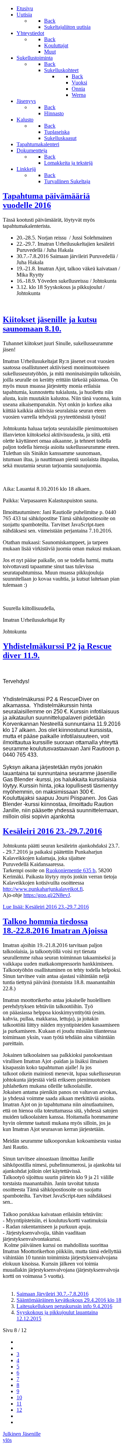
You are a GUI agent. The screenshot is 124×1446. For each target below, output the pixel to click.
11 (19, 1404)
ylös (7, 1440)
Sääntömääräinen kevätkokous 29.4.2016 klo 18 (69, 1300)
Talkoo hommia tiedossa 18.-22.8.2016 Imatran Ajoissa (55, 926)
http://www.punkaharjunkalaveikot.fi (43, 889)
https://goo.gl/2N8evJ (46, 895)
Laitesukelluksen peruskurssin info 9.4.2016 (64, 1306)
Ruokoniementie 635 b (70, 870)
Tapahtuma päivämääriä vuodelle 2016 (46, 200)
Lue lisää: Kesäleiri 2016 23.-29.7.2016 (46, 907)
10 (19, 1397)
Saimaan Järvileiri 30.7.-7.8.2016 (53, 1294)
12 (19, 1410)
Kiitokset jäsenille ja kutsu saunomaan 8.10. (50, 324)
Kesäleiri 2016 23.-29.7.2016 (52, 831)
